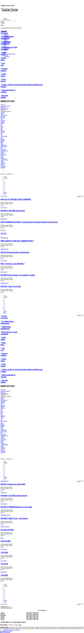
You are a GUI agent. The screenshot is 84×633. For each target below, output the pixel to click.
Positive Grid (3, 146)
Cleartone (3, 118)
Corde (5, 50)
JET (1, 133)
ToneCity (3, 162)
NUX (2, 142)
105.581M (4, 575)
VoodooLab (3, 166)
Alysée (2, 114)
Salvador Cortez (4, 150)
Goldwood (3, 131)
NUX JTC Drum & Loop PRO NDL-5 (12, 264)
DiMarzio (3, 123)
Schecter (3, 152)
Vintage (2, 165)
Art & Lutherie (4, 115)
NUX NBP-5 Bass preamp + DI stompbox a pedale (18, 275)
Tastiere (6, 41)
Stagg (2, 157)
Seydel (2, 153)
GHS (2, 129)
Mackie (2, 139)
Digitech (3, 122)
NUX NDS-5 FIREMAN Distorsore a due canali (16, 507)
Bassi (5, 46)
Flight (2, 127)
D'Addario (3, 120)
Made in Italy (7, 42)
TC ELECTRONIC (4, 160)
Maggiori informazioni (5, 632)
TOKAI (2, 161)
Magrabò (3, 140)
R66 (1, 148)
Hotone (2, 132)
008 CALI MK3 (6, 541)
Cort (2, 119)
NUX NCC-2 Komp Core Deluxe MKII (13, 484)
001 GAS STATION (7, 530)
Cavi (5, 45)
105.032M (4, 552)
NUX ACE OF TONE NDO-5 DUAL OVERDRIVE (16, 199)
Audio (5, 38)
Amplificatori (7, 37)
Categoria (3, 107)
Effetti (5, 43)
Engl (2, 125)
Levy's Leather (4, 136)
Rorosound (3, 149)
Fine (5, 193)
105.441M (4, 564)
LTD (1, 137)
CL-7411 (4, 233)
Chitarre (6, 34)
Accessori (6, 35)
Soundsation (4, 154)
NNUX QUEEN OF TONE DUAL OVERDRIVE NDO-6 (17, 241)
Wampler (3, 167)
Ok (0, 631)
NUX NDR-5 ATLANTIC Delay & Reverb (14, 496)
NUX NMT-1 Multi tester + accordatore (14, 518)
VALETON (3, 163)
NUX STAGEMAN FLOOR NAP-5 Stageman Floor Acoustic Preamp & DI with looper (29, 222)
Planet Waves (4, 145)
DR (1, 124)
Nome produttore (5, 108)
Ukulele (5, 39)
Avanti (5, 192)
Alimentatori (7, 48)
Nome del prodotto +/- (6, 106)
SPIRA (2, 156)
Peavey (2, 144)
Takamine (3, 158)
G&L (1, 128)
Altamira (3, 112)
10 (4, 191)
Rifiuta (2, 631)
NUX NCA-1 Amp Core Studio (11, 286)
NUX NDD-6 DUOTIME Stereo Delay (13, 211)
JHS (2, 135)
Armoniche (6, 47)
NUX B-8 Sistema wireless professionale (15, 252)
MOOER (2, 141)
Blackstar (3, 116)
